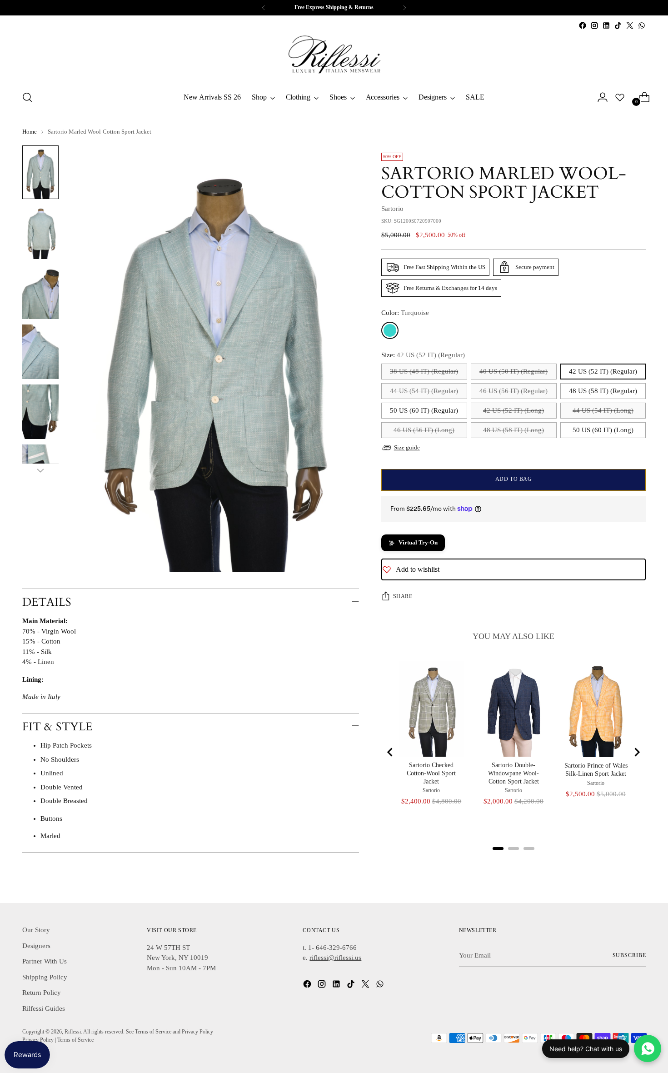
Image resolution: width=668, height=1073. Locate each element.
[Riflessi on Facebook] (582, 25)
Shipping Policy (44, 977)
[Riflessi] (334, 57)
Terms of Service (75, 1040)
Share (403, 596)
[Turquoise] (390, 330)
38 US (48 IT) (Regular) (424, 371)
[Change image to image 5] (40, 411)
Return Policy (41, 992)
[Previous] (264, 7)
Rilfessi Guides (43, 1008)
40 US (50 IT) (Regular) (513, 371)
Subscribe (629, 955)
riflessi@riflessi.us (335, 957)
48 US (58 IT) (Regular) (603, 390)
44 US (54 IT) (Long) (603, 410)
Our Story (36, 929)
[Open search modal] (27, 97)
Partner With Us (44, 961)
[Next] (404, 7)
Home (29, 131)
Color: (405, 312)
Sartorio (392, 208)
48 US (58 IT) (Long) (513, 430)
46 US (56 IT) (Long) (424, 430)
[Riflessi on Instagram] (594, 25)
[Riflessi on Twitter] (630, 25)
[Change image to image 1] (40, 172)
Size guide (407, 447)
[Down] (40, 470)
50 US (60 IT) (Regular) (424, 410)
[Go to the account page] (599, 97)
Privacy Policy (38, 1040)
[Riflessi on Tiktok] (618, 25)
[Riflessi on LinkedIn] (606, 25)
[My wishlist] (620, 97)
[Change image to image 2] (40, 232)
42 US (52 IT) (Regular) (603, 371)
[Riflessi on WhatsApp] (642, 25)
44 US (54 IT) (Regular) (424, 390)
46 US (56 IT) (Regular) (513, 390)
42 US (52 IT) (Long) (513, 410)
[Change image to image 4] (40, 351)
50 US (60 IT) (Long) (603, 430)
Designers (36, 945)
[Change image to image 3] (40, 292)
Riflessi (73, 1032)
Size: (423, 355)
